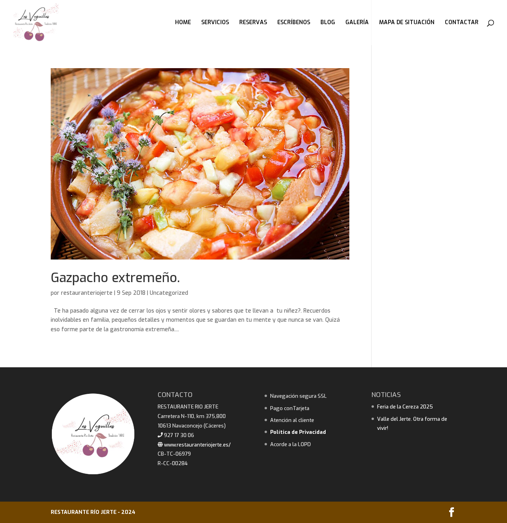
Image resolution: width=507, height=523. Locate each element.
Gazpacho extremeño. (115, 277)
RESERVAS (253, 23)
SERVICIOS (215, 23)
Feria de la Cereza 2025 (405, 406)
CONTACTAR (461, 23)
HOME (183, 23)
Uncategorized (169, 293)
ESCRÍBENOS (293, 23)
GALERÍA (357, 23)
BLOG (327, 23)
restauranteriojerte (86, 293)
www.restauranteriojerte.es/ (197, 444)
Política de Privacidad (298, 432)
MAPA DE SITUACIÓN (407, 23)
